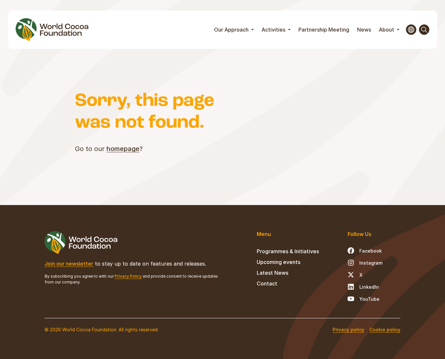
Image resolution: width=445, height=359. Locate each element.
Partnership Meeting (323, 29)
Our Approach (232, 29)
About (387, 29)
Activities (274, 29)
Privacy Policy (128, 276)
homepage (123, 149)
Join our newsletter (69, 263)
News (364, 29)
